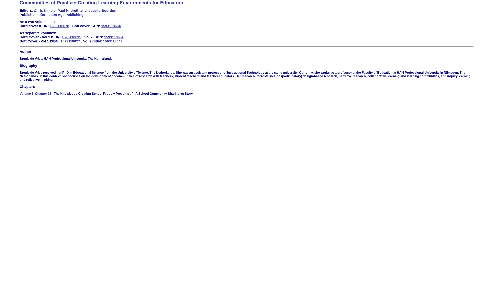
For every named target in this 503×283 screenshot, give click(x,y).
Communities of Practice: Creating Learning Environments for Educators (101, 2)
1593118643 (112, 41)
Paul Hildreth (68, 11)
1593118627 (70, 41)
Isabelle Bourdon (102, 11)
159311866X (111, 26)
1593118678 (59, 26)
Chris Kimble (45, 11)
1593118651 (114, 37)
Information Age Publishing (61, 15)
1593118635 (71, 37)
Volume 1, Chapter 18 (35, 93)
